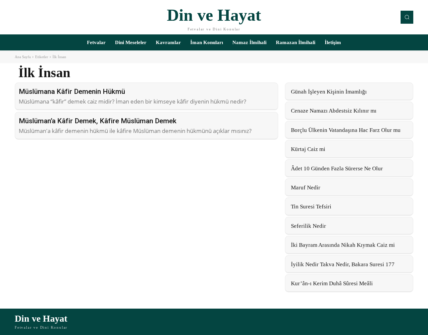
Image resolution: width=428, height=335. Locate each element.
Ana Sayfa (23, 57)
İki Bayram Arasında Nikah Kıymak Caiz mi (343, 245)
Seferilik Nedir (308, 226)
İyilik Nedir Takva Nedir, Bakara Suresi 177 (343, 264)
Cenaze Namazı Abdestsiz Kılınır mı (334, 111)
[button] (407, 17)
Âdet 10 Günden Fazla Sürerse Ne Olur (337, 168)
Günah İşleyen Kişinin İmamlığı (329, 92)
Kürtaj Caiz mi (308, 149)
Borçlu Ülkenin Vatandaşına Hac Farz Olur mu (346, 130)
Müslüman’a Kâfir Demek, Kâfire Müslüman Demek (98, 121)
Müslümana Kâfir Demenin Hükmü (72, 92)
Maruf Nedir (305, 187)
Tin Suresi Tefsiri (311, 206)
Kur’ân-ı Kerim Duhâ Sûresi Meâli (332, 283)
